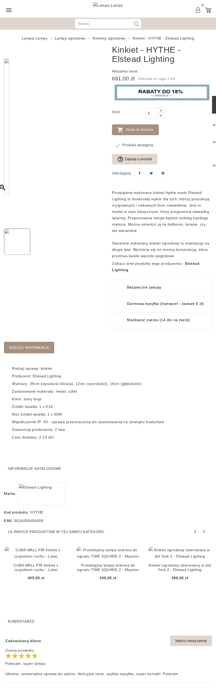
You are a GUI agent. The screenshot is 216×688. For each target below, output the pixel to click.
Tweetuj (151, 173)
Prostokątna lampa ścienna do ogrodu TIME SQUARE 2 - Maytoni (108, 567)
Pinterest (163, 173)
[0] (208, 10)
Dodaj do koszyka (135, 130)
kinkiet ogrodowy (164, 243)
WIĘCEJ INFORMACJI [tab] (29, 347)
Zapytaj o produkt (134, 159)
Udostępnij (139, 173)
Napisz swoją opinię (191, 641)
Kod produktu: (16, 512)
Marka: (10, 493)
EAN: (8, 521)
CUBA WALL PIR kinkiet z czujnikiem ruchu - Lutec (35, 567)
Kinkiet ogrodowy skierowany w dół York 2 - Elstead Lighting (180, 567)
